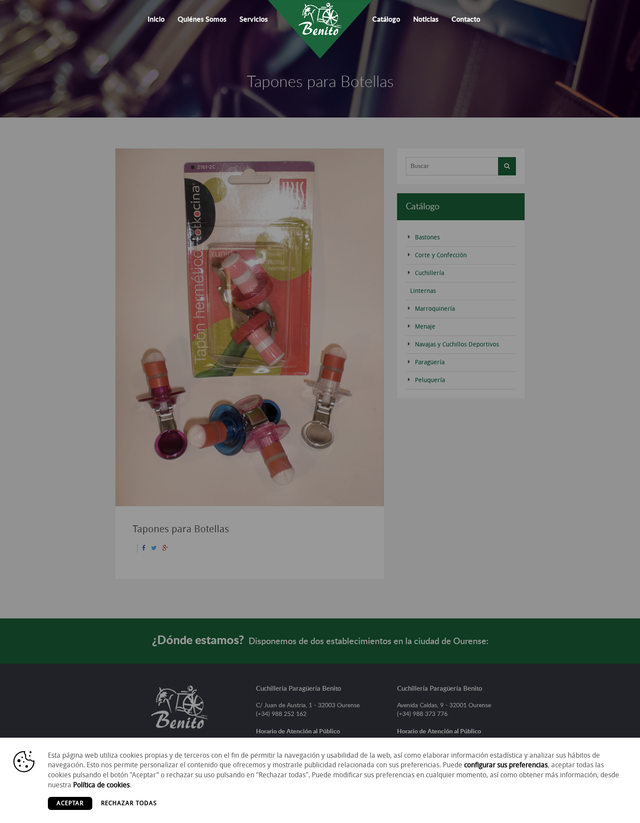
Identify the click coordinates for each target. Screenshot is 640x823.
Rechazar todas (129, 803)
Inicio (156, 19)
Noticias (425, 19)
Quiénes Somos (202, 19)
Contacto (465, 19)
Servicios (253, 19)
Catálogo (386, 19)
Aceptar (70, 803)
